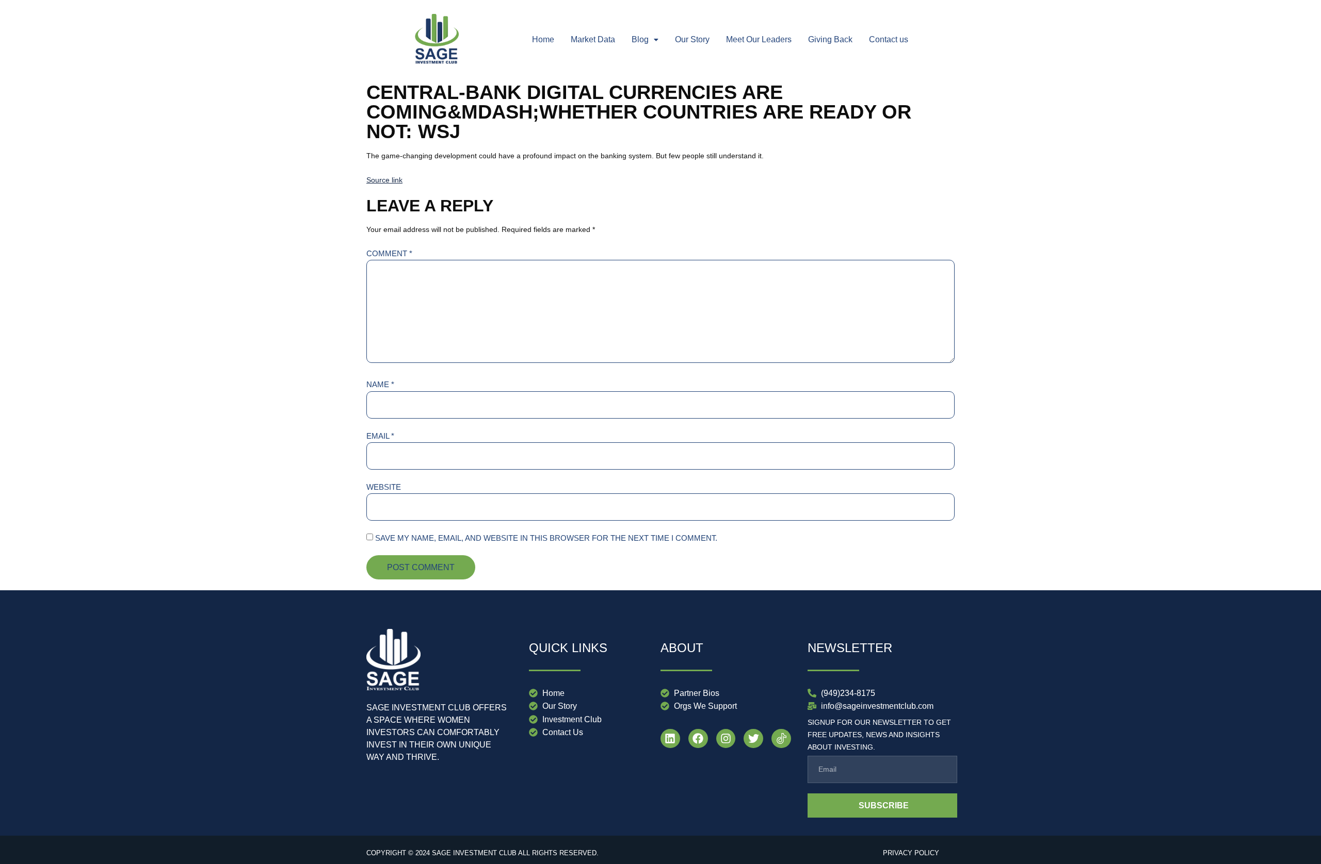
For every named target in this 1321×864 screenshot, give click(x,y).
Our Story (692, 39)
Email (380, 435)
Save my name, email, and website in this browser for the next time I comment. (546, 538)
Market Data (593, 39)
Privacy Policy (911, 853)
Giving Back (830, 39)
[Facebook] (698, 739)
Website (383, 487)
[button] (645, 39)
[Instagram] (726, 739)
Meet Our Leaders (759, 39)
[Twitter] (753, 739)
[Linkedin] (670, 739)
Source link (384, 180)
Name (380, 384)
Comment (389, 253)
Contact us (888, 39)
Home (543, 39)
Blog (640, 39)
